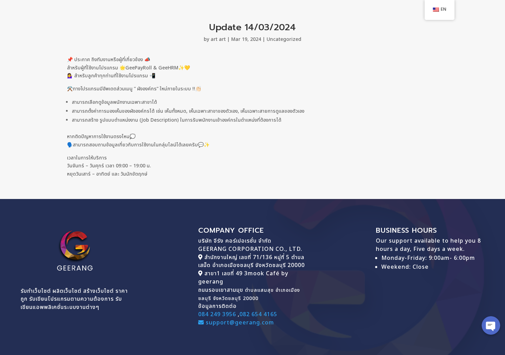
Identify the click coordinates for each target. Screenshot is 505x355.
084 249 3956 (217, 314)
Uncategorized (284, 39)
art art (218, 39)
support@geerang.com (239, 323)
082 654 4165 (258, 314)
